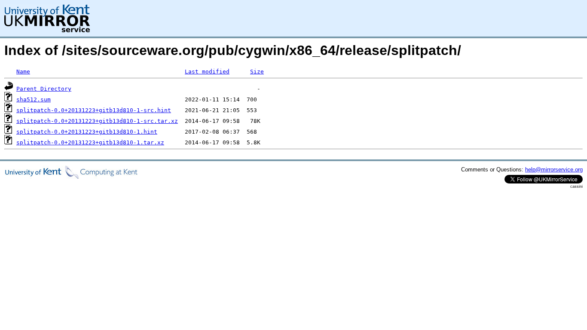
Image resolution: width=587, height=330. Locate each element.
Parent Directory (43, 89)
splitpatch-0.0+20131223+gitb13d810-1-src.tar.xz (97, 121)
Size (257, 71)
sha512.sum (33, 99)
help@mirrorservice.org (554, 169)
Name (23, 71)
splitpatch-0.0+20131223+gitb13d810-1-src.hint (93, 110)
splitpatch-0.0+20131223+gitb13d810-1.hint (86, 131)
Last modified (207, 71)
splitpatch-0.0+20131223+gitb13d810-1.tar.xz (90, 142)
